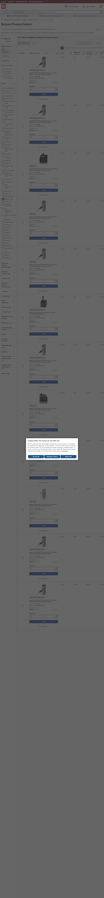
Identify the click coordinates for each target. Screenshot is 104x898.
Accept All (36, 457)
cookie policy (65, 451)
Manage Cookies (52, 457)
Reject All (68, 457)
